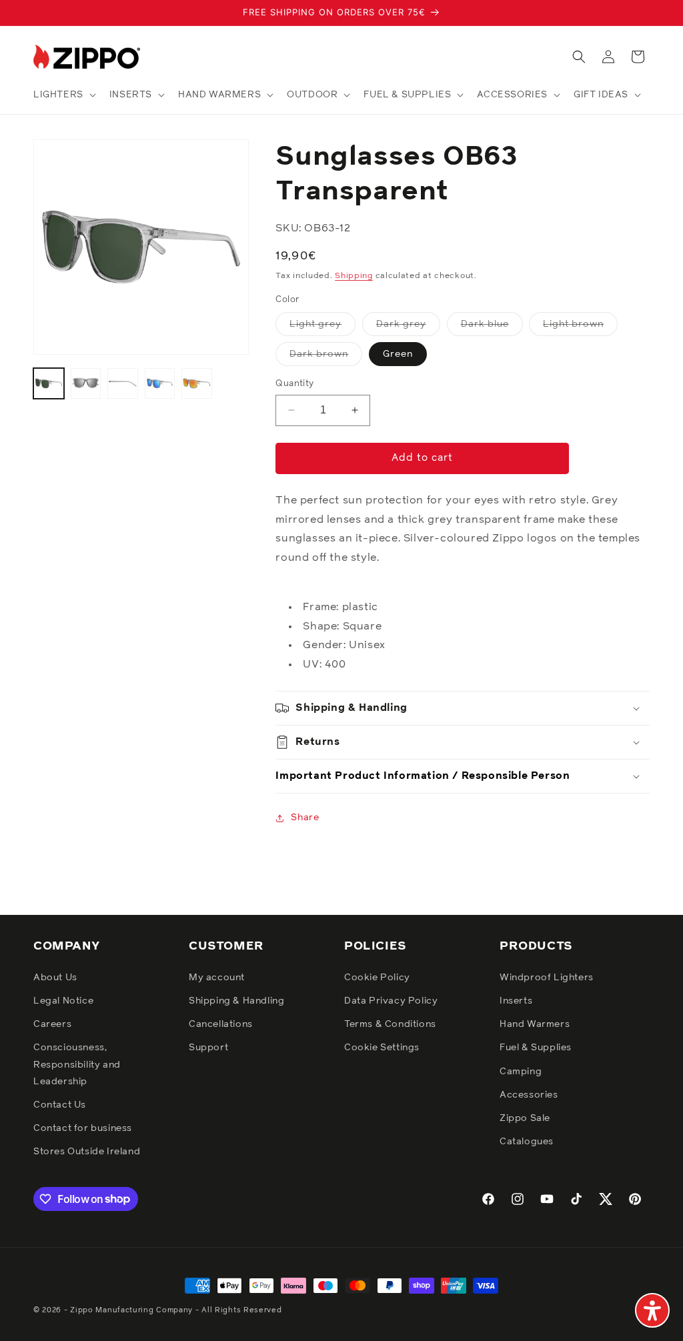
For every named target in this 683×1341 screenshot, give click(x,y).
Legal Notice (63, 1001)
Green (398, 354)
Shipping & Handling (236, 1001)
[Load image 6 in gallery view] (160, 383)
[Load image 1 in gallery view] (48, 383)
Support (208, 1047)
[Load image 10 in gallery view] (196, 383)
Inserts (516, 1001)
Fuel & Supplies (536, 1047)
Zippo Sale (525, 1118)
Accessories (529, 1095)
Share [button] (305, 817)
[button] (63, 95)
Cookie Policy (377, 977)
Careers (52, 1024)
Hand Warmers (535, 1024)
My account (217, 977)
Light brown (580, 327)
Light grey (322, 327)
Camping (521, 1071)
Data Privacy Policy (391, 1001)
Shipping (354, 276)
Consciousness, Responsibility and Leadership (77, 1064)
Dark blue (492, 327)
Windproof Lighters (547, 977)
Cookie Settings (382, 1047)
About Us (55, 977)
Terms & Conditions (390, 1024)
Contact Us (59, 1105)
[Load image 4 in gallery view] (122, 383)
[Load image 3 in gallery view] (86, 383)
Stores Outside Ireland (86, 1151)
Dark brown (325, 357)
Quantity (294, 383)
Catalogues (527, 1141)
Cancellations (221, 1024)
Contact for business (82, 1128)
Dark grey (408, 327)
